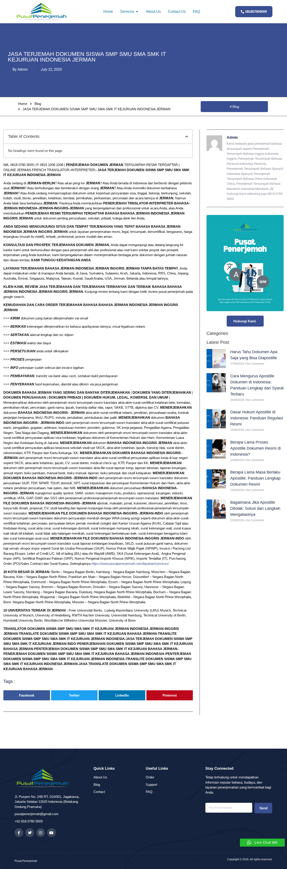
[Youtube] (51, 832)
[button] (186, 136)
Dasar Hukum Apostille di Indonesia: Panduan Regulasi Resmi (256, 418)
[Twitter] (29, 832)
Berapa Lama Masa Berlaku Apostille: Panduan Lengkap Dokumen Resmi (255, 478)
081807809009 (256, 11)
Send (263, 808)
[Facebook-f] (19, 832)
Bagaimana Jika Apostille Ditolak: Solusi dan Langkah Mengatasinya (255, 508)
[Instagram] (40, 832)
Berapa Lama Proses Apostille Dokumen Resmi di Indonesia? (255, 448)
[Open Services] (137, 11)
